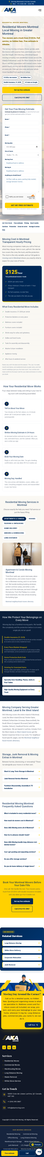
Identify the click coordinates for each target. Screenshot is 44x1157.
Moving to (8, 167)
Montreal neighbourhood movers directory (19, 602)
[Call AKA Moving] (4, 1102)
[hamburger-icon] (39, 10)
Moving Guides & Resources (31, 1149)
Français (36, 1144)
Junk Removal (13, 1145)
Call (27, 1153)
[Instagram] (9, 1047)
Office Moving (13, 1138)
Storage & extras (34, 226)
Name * (7, 119)
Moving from (9, 159)
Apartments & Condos (14, 519)
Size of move (9, 151)
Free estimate (18, 223)
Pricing (26, 223)
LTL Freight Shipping (28, 1145)
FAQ (3, 230)
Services (5, 226)
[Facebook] (4, 1047)
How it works (34, 223)
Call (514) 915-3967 (22, 98)
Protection (12, 226)
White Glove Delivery (31, 1141)
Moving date (8, 143)
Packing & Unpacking (13, 523)
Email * (7, 135)
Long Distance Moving (28, 1138)
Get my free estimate (22, 90)
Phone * (7, 127)
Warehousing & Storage (13, 1141)
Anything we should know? (13, 175)
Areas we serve (22, 226)
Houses (32, 519)
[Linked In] (14, 1047)
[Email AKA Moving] (4, 1108)
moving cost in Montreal (11, 258)
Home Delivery (10, 528)
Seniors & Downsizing (14, 533)
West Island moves (24, 732)
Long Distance (10, 538)
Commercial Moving (30, 1134)
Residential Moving (13, 1134)
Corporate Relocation (10, 1149)
